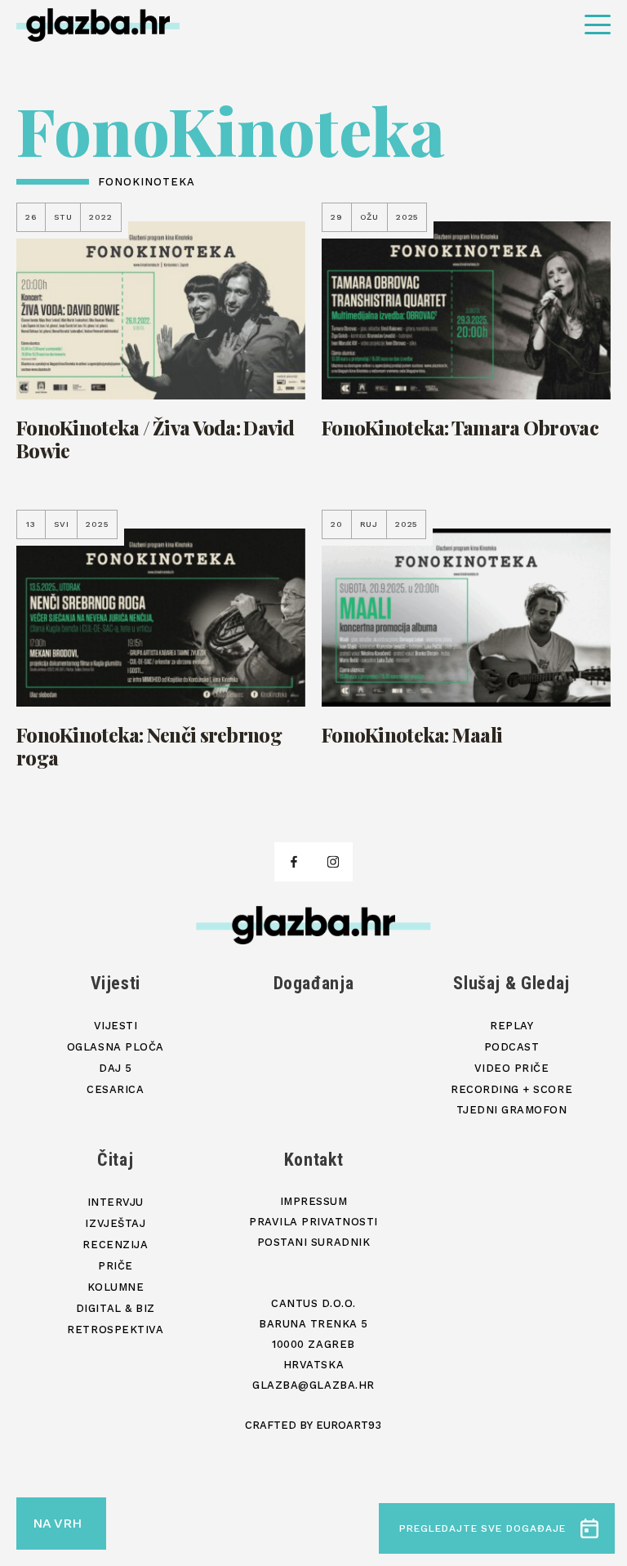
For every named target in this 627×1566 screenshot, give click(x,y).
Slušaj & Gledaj (511, 983)
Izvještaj (115, 1223)
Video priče (511, 1068)
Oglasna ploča (115, 1047)
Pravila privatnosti (313, 1222)
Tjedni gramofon (511, 1110)
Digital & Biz (115, 1308)
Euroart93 (348, 1425)
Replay (511, 1025)
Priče (115, 1266)
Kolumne (116, 1287)
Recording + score (511, 1089)
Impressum (314, 1201)
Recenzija (115, 1244)
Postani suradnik (313, 1242)
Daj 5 (115, 1068)
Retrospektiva (115, 1329)
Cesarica (115, 1089)
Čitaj (115, 1159)
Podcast (512, 1047)
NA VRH (57, 1523)
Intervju (115, 1202)
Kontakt (314, 1159)
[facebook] (294, 861)
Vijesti (116, 983)
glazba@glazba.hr (313, 1385)
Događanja (313, 983)
